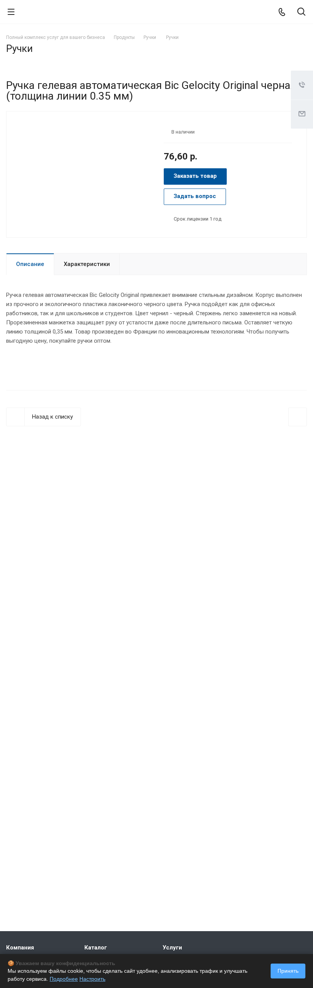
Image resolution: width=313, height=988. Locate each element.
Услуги (172, 947)
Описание (30, 264)
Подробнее (64, 979)
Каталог (95, 947)
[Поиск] (301, 12)
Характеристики (87, 264)
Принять (288, 971)
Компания (20, 947)
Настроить (92, 979)
